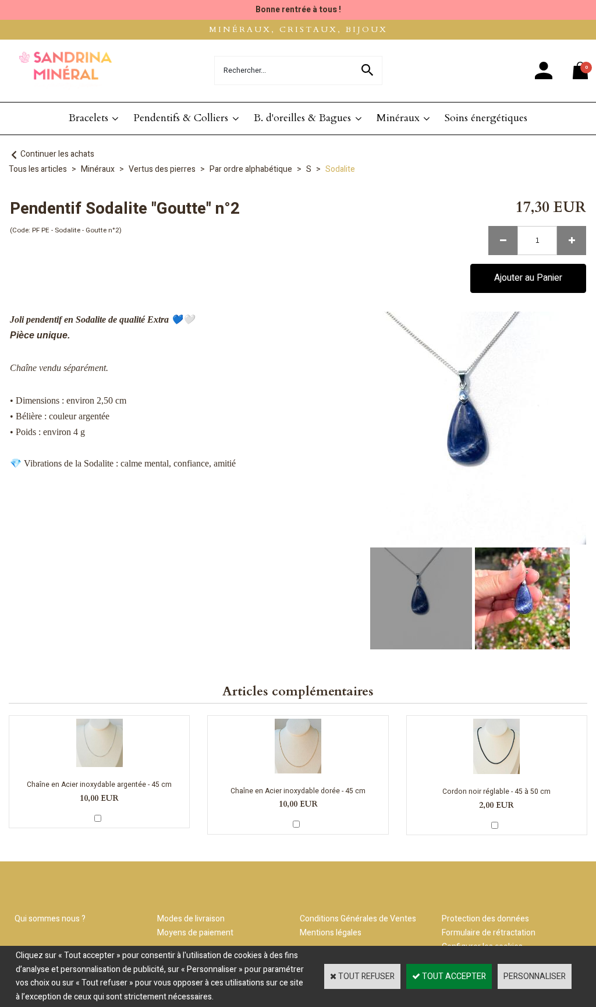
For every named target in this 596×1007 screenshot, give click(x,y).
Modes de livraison (191, 919)
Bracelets (88, 118)
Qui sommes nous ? (50, 919)
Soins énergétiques (486, 118)
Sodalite (340, 169)
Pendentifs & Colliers (180, 118)
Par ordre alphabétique (251, 169)
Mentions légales (330, 933)
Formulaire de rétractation (488, 933)
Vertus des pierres (162, 169)
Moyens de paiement (195, 933)
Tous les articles (38, 169)
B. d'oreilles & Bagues (302, 118)
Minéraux (398, 118)
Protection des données (485, 919)
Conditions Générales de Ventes (358, 919)
